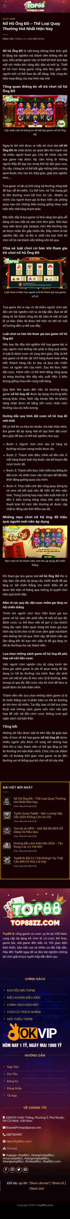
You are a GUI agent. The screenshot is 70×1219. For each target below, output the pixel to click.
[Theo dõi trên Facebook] (6, 1170)
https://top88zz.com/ (18, 1141)
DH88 (36, 1212)
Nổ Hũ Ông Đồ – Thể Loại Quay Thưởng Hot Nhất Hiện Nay (40, 800)
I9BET (15, 1212)
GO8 (15, 1216)
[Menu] (5, 6)
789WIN (5, 1216)
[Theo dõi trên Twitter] (19, 1170)
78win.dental (38, 1183)
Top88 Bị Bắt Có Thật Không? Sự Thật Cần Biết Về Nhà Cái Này (38, 860)
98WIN (4, 1212)
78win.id (57, 1183)
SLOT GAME (9, 19)
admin (41, 39)
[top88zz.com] (35, 6)
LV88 (54, 1212)
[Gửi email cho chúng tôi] (25, 1170)
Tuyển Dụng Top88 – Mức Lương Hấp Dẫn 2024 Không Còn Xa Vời (38, 815)
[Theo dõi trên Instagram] (12, 1170)
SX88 (45, 1212)
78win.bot (36, 1188)
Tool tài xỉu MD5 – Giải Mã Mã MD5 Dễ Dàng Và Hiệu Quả (38, 830)
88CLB (25, 1212)
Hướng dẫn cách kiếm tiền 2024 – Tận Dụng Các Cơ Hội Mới (38, 845)
